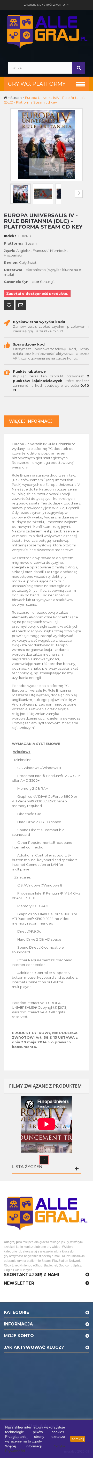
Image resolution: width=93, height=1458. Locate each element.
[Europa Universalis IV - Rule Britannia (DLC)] (20, 194)
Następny (79, 194)
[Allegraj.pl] (46, 31)
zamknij (78, 1439)
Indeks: (11, 236)
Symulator (30, 282)
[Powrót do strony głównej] (6, 98)
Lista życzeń (27, 1166)
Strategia (48, 282)
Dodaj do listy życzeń (9, 306)
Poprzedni (14, 194)
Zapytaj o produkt (21, 306)
